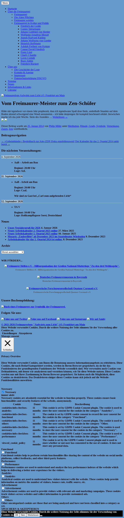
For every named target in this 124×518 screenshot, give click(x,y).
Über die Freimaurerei (19, 11)
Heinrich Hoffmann (31, 43)
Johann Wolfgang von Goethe (36, 40)
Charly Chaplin (28, 55)
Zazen (4, 129)
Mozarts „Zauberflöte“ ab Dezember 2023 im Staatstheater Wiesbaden (46, 236)
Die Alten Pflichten (24, 17)
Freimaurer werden (24, 20)
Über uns (12, 66)
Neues (11, 84)
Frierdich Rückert (30, 63)
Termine (12, 81)
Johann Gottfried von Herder (35, 31)
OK (16, 515)
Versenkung (113, 126)
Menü (5, 3)
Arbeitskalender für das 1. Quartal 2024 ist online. (35, 239)
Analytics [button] (6, 473)
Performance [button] (8, 461)
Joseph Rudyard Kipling (33, 37)
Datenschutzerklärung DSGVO (30, 78)
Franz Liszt (26, 52)
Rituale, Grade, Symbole (92, 126)
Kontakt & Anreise (23, 72)
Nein (23, 515)
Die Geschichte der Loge (27, 69)
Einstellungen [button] (9, 333)
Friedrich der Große (31, 26)
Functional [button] (7, 449)
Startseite (12, 8)
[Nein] (41, 515)
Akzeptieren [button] (25, 333)
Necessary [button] (6, 389)
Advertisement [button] (9, 485)
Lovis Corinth (28, 58)
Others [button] (5, 497)
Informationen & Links (19, 87)
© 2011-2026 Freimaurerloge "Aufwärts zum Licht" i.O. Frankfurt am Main (43, 324)
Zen (11, 129)
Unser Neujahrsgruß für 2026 (24, 227)
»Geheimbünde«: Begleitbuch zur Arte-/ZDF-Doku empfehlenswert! (38, 141)
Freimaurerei (20, 14)
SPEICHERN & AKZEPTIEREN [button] (20, 509)
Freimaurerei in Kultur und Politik (31, 23)
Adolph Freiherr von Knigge (35, 46)
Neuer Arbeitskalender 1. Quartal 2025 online (33, 233)
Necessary (10, 392)
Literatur (12, 90)
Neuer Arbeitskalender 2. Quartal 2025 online (33, 230)
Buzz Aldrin (27, 61)
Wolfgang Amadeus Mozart (35, 34)
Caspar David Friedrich (33, 49)
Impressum (19, 75)
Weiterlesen (60, 117)
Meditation (73, 126)
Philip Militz (55, 126)
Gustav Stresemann (30, 29)
